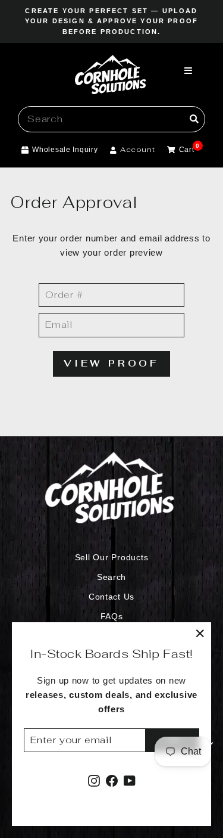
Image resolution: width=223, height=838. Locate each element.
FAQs (111, 616)
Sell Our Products (112, 557)
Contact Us (111, 596)
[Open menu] (188, 71)
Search (111, 577)
